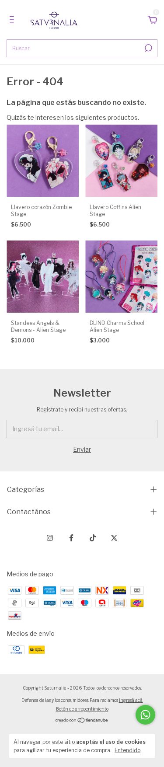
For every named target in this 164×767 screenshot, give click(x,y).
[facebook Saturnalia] (71, 537)
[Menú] (13, 21)
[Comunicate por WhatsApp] (145, 715)
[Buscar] (147, 48)
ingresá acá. (131, 700)
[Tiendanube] (82, 721)
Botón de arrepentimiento (82, 708)
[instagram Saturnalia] (49, 537)
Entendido (127, 750)
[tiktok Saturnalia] (92, 537)
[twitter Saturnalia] (114, 537)
